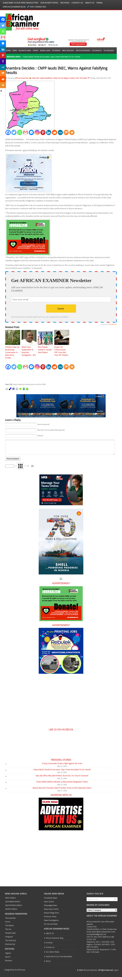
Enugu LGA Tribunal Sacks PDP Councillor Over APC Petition (61, 351)
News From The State (78, 78)
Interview (56, 50)
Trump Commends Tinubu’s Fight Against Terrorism (62, 763)
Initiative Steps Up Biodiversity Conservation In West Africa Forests (12, 352)
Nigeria (8, 953)
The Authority (10, 940)
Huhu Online (49, 901)
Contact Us (77, 3)
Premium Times (50, 916)
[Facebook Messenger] (31, 132)
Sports (35, 50)
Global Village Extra (51, 913)
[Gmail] (25, 132)
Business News (25, 50)
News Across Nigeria (61, 78)
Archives (64, 3)
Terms (99, 3)
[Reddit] (54, 132)
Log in (116, 970)
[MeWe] (60, 132)
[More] (72, 132)
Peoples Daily (10, 933)
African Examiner (22, 78)
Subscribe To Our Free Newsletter (20, 3)
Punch (7, 921)
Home (8, 50)
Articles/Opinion (83, 50)
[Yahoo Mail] (3, 61)
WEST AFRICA (10, 898)
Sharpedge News (50, 905)
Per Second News (51, 924)
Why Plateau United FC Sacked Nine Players (44, 349)
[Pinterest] (43, 132)
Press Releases (68, 50)
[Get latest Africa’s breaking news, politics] (19, 21)
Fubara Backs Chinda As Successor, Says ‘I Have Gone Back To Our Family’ (51, 56)
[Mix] (66, 132)
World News (45, 50)
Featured (35, 78)
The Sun (8, 929)
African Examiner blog (14, 7)
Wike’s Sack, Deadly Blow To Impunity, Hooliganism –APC (29, 351)
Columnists (97, 50)
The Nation (9, 925)
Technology (109, 50)
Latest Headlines (46, 78)
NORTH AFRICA (11, 909)
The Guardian (10, 918)
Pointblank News (50, 898)
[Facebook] (8, 132)
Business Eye (10, 944)
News (14, 50)
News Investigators (51, 920)
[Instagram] (37, 132)
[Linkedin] (48, 132)
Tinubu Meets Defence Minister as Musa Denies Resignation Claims (62, 781)
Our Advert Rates (49, 3)
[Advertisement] (49, 376)
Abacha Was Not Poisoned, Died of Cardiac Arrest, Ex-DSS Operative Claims (62, 788)
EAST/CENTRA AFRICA (13, 905)
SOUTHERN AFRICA (12, 901)
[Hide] (1, 91)
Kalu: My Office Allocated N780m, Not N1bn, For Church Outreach (62, 775)
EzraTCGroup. (20, 970)
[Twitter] (14, 132)
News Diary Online (51, 909)
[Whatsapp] (19, 132)
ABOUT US (89, 3)
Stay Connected (38, 7)
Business (8, 960)
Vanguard (9, 936)
